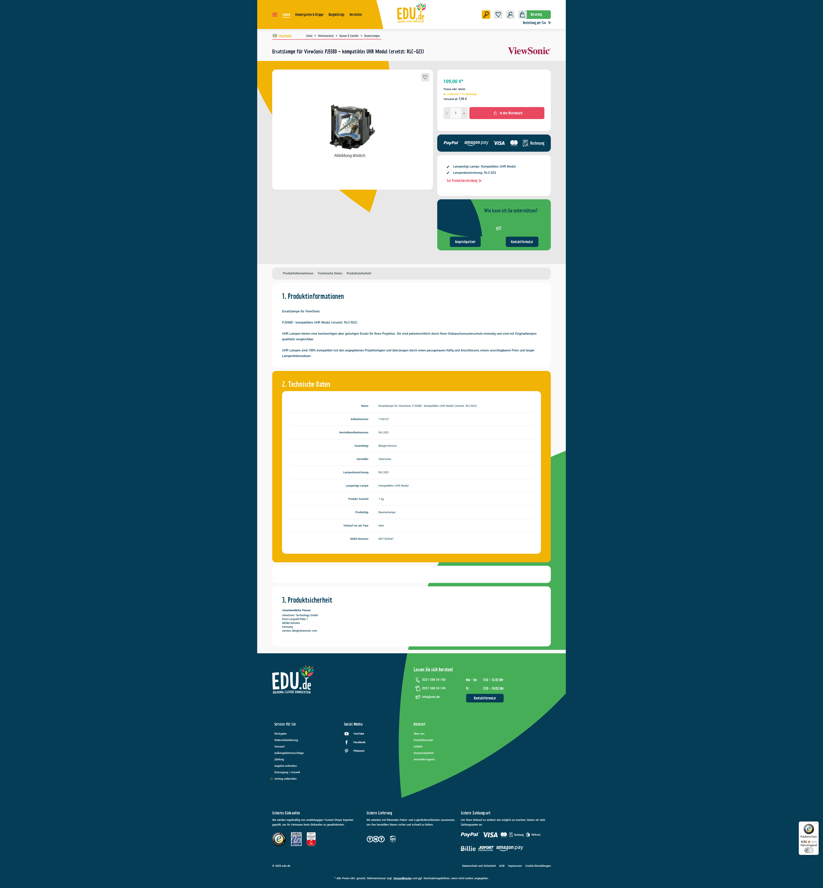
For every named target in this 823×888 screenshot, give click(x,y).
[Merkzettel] (498, 14)
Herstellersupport (424, 759)
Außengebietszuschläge (289, 753)
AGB (502, 866)
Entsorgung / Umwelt (287, 772)
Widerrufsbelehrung (286, 740)
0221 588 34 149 (433, 688)
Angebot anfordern (285, 766)
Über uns (419, 734)
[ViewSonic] (529, 53)
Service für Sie (285, 724)
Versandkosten (402, 878)
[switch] (809, 850)
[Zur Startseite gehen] (411, 12)
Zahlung (279, 759)
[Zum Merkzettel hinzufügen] (425, 77)
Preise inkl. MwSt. (455, 89)
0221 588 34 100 (433, 680)
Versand (279, 747)
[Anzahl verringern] (447, 113)
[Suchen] (486, 14)
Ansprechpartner (465, 242)
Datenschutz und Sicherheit (479, 866)
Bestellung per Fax (534, 23)
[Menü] (274, 14)
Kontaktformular (522, 242)
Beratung (536, 14)
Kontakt (420, 724)
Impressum (515, 866)
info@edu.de (431, 697)
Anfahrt (418, 747)
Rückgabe (280, 734)
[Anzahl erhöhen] (464, 113)
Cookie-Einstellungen (538, 866)
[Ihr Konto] (510, 14)
